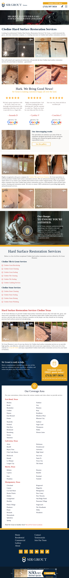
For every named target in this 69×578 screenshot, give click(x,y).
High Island (39, 452)
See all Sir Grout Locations (34, 525)
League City (10, 463)
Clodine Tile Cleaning (10, 276)
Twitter (31, 552)
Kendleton (39, 413)
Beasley (9, 402)
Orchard (9, 424)
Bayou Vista (10, 449)
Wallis (38, 430)
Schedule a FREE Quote (55, 3)
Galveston (39, 449)
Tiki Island (39, 463)
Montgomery (40, 490)
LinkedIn (42, 552)
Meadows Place (41, 416)
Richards (9, 512)
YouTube (37, 552)
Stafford (38, 422)
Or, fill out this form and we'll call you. (54, 378)
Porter (8, 510)
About (17, 546)
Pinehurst (9, 507)
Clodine (9, 410)
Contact (37, 535)
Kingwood (39, 485)
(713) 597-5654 (50, 6)
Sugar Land (39, 424)
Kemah (9, 458)
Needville (10, 422)
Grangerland (10, 498)
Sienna (9, 435)
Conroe (9, 488)
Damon (9, 413)
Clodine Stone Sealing (11, 295)
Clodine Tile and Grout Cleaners (39, 177)
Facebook (26, 552)
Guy (37, 405)
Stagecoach (39, 504)
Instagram (21, 552)
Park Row (10, 427)
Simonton (10, 437)
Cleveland (10, 485)
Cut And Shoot (11, 490)
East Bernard (11, 416)
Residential (19, 537)
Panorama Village (41, 501)
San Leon (39, 455)
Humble (38, 473)
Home (17, 535)
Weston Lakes (40, 432)
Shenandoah (10, 515)
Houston (38, 408)
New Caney (39, 493)
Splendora (10, 518)
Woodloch (39, 512)
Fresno (9, 418)
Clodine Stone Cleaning (11, 291)
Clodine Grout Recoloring (12, 265)
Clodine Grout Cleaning (11, 269)
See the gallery (41, 144)
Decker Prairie (11, 493)
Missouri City (40, 418)
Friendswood (40, 447)
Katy (37, 410)
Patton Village (11, 504)
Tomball (38, 479)
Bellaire (9, 470)
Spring (9, 520)
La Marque (10, 461)
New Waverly (40, 496)
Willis (38, 510)
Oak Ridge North (41, 498)
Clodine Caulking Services (12, 282)
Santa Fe (38, 458)
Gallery (18, 543)
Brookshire (10, 408)
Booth (8, 405)
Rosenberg (10, 432)
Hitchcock (10, 455)
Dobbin (9, 496)
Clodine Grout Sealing (11, 272)
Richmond (10, 430)
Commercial (20, 540)
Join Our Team (40, 540)
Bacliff (9, 447)
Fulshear (38, 402)
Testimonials (39, 537)
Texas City (39, 461)
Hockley (9, 501)
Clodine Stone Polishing (11, 302)
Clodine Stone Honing (11, 298)
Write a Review (62, 6)
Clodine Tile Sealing (10, 279)
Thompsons (39, 427)
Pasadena (9, 479)
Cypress (9, 473)
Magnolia (39, 488)
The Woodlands (41, 507)
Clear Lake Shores (12, 452)
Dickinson (39, 444)
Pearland (38, 476)
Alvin (8, 444)
